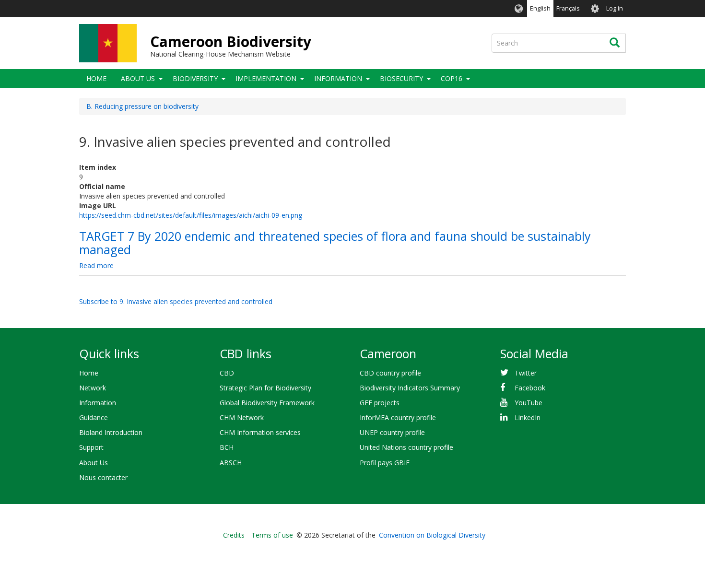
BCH (227, 447)
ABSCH (231, 462)
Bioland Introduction (110, 432)
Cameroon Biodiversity (230, 41)
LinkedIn (527, 417)
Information (338, 78)
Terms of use (272, 535)
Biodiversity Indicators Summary (410, 387)
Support (91, 447)
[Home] (108, 43)
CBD (227, 372)
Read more (96, 265)
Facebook (530, 387)
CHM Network (242, 417)
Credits (234, 535)
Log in (614, 8)
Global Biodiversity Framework (267, 402)
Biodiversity (195, 78)
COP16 (451, 78)
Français (568, 8)
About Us (138, 78)
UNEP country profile (392, 432)
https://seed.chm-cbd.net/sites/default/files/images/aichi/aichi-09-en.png (190, 215)
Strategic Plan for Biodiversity (265, 387)
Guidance (93, 417)
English (540, 8)
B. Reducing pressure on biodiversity (142, 106)
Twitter (526, 372)
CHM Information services (260, 432)
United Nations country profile (406, 447)
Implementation (265, 78)
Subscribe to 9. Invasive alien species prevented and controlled (175, 301)
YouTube (528, 402)
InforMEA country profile (398, 417)
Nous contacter (103, 477)
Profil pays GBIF (385, 462)
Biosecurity (401, 78)
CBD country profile (390, 372)
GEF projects (380, 402)
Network (92, 387)
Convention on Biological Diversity (432, 535)
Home (96, 78)
